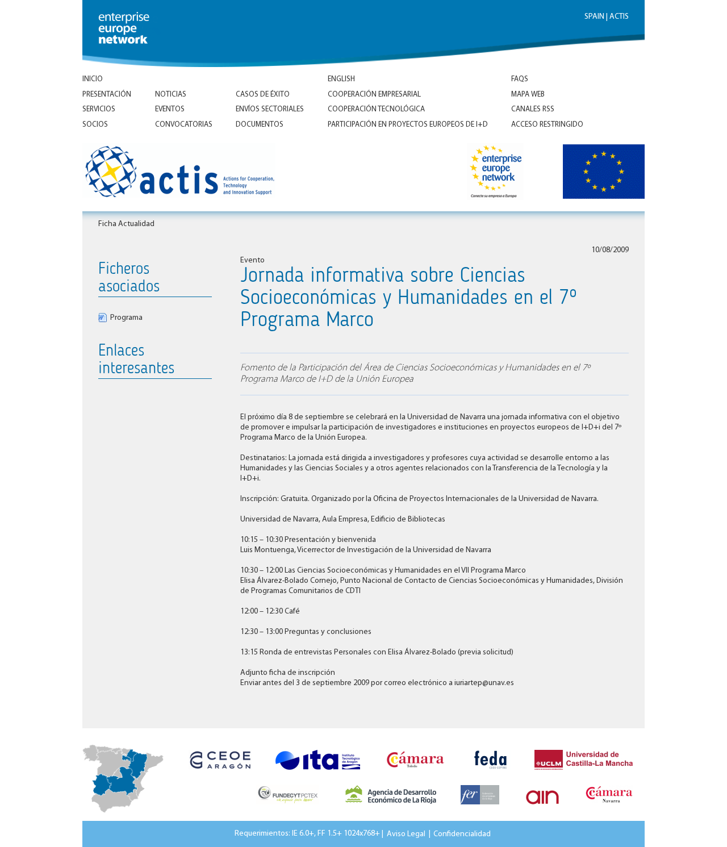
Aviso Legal (406, 833)
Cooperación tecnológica (376, 109)
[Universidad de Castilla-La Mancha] (584, 773)
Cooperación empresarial (374, 94)
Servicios (98, 109)
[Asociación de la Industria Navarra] (542, 807)
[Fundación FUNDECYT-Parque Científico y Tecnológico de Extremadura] (287, 807)
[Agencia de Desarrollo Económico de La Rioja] (391, 807)
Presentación (106, 94)
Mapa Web (528, 94)
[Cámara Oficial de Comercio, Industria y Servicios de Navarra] (609, 807)
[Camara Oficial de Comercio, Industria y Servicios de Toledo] (415, 773)
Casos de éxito (263, 94)
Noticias (170, 94)
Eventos (170, 109)
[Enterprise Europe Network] (503, 173)
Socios (95, 124)
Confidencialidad (462, 833)
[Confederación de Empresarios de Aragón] (220, 773)
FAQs (519, 79)
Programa (126, 318)
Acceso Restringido (547, 124)
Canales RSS (532, 109)
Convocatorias (183, 124)
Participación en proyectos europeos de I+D (408, 124)
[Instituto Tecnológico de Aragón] (318, 773)
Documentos (259, 124)
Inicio (92, 79)
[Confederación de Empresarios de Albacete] (491, 773)
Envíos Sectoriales (270, 109)
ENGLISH (341, 79)
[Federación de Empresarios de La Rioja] (480, 807)
